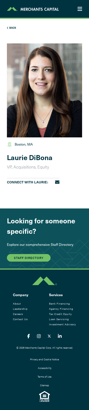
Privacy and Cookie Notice (44, 359)
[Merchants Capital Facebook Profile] (28, 336)
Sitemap (44, 385)
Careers (18, 314)
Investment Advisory (62, 324)
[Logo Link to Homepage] (33, 8)
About (17, 303)
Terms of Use (44, 376)
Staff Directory (29, 258)
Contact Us (20, 319)
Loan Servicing (59, 319)
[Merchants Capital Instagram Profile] (39, 336)
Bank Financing (59, 303)
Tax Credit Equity (60, 314)
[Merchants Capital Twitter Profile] (49, 336)
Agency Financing (61, 309)
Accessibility (44, 368)
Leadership (20, 309)
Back (12, 27)
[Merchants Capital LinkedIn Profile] (60, 336)
